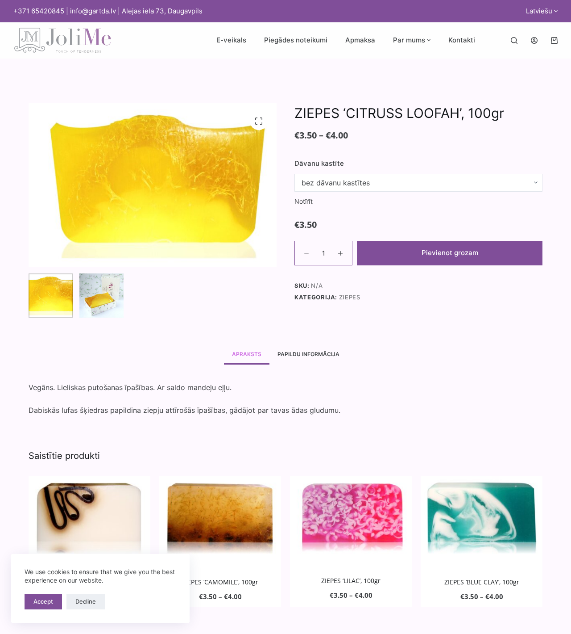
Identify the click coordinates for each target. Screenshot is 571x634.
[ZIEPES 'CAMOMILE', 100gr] (220, 516)
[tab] (246, 354)
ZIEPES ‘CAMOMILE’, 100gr (220, 582)
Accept (43, 601)
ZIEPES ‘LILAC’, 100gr (351, 580)
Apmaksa (360, 40)
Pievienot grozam (450, 252)
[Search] (514, 40)
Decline (85, 601)
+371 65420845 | (41, 11)
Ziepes (349, 297)
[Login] (534, 40)
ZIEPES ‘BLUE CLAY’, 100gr (481, 582)
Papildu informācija (308, 354)
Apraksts (246, 354)
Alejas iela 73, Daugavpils (162, 11)
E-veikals (231, 40)
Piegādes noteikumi (295, 40)
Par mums (409, 40)
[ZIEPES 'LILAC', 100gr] (350, 516)
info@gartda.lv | (96, 11)
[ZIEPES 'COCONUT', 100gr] (89, 516)
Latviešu (539, 11)
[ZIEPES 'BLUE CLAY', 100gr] (481, 516)
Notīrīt (303, 201)
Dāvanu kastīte (319, 163)
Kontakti (461, 40)
